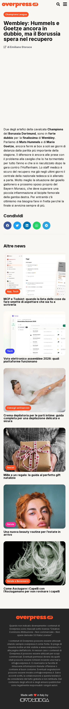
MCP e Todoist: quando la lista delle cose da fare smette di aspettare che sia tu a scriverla (34, 301)
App (9, 291)
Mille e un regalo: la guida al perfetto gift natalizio (32, 476)
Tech (15, 291)
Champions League (16, 14)
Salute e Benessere (18, 581)
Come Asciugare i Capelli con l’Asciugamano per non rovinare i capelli (32, 590)
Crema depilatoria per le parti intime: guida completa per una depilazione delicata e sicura (34, 418)
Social (10, 467)
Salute (10, 524)
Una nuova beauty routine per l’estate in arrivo (32, 533)
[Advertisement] (34, 86)
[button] (58, 4)
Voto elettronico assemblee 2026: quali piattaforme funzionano (31, 360)
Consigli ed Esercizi (18, 408)
